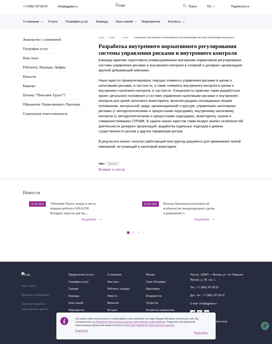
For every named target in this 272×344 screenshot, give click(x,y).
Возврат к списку (112, 169)
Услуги (52, 21)
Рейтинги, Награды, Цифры (44, 67)
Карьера (29, 86)
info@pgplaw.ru (68, 6)
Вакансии (113, 303)
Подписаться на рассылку (211, 321)
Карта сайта (29, 285)
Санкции (73, 288)
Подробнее (88, 219)
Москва (113, 163)
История (112, 310)
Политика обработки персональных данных (35, 307)
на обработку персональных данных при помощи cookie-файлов (128, 321)
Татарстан (152, 303)
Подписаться (240, 6)
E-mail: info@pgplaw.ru (203, 303)
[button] (248, 208)
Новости (29, 77)
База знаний (124, 21)
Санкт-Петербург (156, 281)
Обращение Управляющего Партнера (51, 104)
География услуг (76, 21)
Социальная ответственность (45, 114)
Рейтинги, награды (118, 288)
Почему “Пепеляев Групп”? (44, 95)
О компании (31, 21)
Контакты (174, 21)
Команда (102, 21)
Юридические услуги (81, 274)
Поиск (193, 6)
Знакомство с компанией (42, 39)
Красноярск (153, 288)
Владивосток (154, 296)
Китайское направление (160, 310)
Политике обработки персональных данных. (150, 325)
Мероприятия (151, 21)
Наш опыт (31, 58)
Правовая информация (35, 295)
